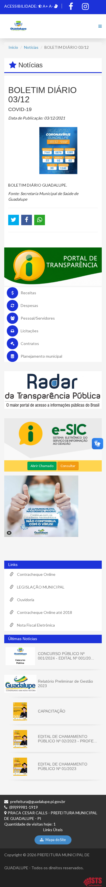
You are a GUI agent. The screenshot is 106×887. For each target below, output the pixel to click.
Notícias (31, 47)
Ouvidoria (24, 599)
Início (13, 47)
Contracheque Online (34, 574)
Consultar (67, 466)
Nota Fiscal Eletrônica (34, 625)
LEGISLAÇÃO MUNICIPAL (39, 587)
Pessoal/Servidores (38, 318)
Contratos (30, 343)
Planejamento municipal (41, 356)
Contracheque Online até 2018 (43, 612)
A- (51, 6)
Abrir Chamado (42, 466)
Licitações (29, 330)
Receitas (28, 292)
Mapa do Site (55, 840)
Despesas (29, 305)
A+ (45, 6)
